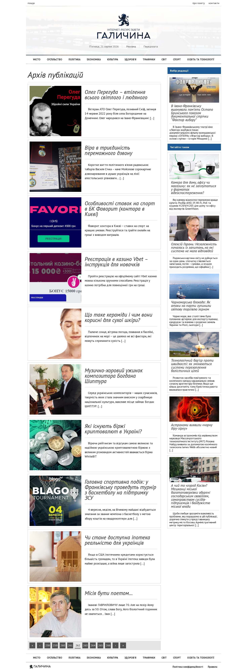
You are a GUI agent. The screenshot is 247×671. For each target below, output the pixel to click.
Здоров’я (130, 59)
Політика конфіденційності (188, 666)
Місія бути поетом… (109, 593)
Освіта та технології (200, 59)
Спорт (177, 59)
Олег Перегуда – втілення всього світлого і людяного (116, 94)
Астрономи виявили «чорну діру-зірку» (191, 427)
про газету (199, 3)
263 (85, 645)
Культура (112, 59)
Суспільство (54, 59)
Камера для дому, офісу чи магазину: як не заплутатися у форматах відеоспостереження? (193, 187)
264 (93, 645)
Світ (164, 59)
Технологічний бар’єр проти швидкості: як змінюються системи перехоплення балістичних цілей (192, 365)
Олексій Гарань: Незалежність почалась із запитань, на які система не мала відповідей (194, 247)
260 (62, 645)
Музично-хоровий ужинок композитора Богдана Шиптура (114, 376)
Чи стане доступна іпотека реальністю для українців (117, 540)
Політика (74, 59)
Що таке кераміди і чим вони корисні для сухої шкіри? (118, 317)
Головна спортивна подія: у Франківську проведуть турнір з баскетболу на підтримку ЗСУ (120, 489)
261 (70, 645)
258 (47, 645)
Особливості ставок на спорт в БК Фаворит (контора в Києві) (120, 209)
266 (108, 645)
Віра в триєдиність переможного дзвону (108, 150)
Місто (36, 59)
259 (55, 645)
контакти (214, 3)
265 (100, 645)
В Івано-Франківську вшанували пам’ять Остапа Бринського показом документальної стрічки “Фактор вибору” (192, 113)
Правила (212, 666)
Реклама (131, 46)
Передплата (150, 46)
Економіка (94, 59)
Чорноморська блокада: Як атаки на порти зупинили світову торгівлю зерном (191, 305)
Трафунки (149, 59)
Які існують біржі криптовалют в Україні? (113, 428)
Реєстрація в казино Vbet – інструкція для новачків (116, 261)
